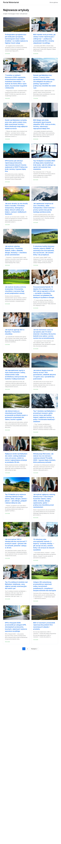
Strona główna (54, 2)
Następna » (34, 648)
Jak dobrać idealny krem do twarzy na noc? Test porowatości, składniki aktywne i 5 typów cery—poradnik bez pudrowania (44, 374)
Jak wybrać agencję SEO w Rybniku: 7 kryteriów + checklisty (14, 332)
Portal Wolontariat (11, 2)
